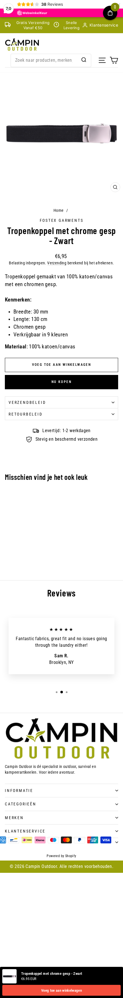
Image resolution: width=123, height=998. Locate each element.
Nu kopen (61, 382)
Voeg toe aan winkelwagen (61, 990)
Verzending (56, 263)
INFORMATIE (19, 790)
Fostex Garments (62, 220)
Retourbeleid (26, 414)
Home (58, 210)
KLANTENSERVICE (25, 831)
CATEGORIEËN (20, 804)
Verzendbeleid (27, 402)
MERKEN (14, 817)
